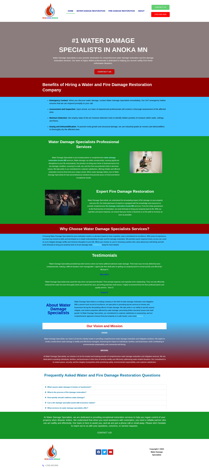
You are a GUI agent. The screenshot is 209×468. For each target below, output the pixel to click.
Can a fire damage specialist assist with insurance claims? (71, 403)
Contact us (97, 245)
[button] (104, 387)
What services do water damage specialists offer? (67, 408)
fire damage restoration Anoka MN (120, 206)
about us (140, 316)
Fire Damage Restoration (121, 11)
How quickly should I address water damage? (66, 397)
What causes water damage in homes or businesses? (69, 387)
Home (70, 11)
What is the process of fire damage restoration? (66, 392)
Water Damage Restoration (91, 11)
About (141, 11)
